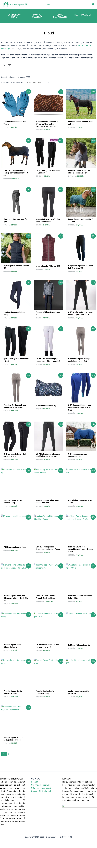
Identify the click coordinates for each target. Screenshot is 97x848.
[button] (93, 4)
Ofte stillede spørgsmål (41, 788)
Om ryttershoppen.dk (40, 785)
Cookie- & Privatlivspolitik (42, 791)
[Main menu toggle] (48, 4)
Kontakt (34, 782)
